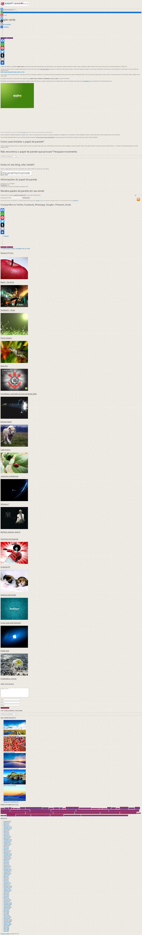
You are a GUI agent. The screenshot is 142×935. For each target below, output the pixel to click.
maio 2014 (6, 834)
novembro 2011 (8, 870)
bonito (22, 808)
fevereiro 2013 (7, 851)
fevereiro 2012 (7, 866)
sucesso (2, 815)
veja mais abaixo (44, 69)
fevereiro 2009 (7, 917)
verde (28, 248)
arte (10, 808)
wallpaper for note (23, 815)
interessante (104, 808)
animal (6, 808)
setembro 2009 (8, 907)
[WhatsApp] (71, 44)
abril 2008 (6, 931)
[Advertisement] (30, 120)
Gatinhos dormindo (8, 595)
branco (8, 248)
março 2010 (7, 898)
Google (37, 200)
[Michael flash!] (71, 408)
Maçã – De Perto (7, 282)
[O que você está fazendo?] (71, 609)
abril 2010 (6, 897)
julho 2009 (6, 910)
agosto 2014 (7, 829)
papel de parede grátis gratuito (63, 811)
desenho (45, 808)
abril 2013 (6, 849)
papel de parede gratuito (20, 811)
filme (61, 808)
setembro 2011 (8, 873)
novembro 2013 (8, 841)
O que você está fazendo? (11, 623)
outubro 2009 (7, 905)
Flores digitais (6, 338)
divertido (51, 808)
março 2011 (7, 882)
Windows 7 (5, 504)
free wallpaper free (95, 808)
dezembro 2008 (8, 920)
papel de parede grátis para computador (92, 811)
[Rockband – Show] (71, 296)
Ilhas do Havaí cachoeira (10, 785)
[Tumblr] (71, 55)
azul (13, 808)
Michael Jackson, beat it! (10, 532)
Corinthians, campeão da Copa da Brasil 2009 (19, 394)
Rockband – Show (8, 310)
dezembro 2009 (8, 903)
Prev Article (4, 38)
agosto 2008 (7, 925)
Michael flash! (6, 422)
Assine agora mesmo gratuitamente (45, 137)
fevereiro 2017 (7, 821)
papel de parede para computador (39, 813)
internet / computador (16, 248)
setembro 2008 (8, 924)
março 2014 (7, 835)
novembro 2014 (8, 828)
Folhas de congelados (9, 752)
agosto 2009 (7, 908)
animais (2, 808)
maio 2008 (6, 929)
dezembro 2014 (8, 827)
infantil (100, 808)
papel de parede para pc (110, 813)
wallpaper (11, 815)
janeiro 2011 (7, 884)
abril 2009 (6, 914)
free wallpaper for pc (85, 808)
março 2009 (7, 915)
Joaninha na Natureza (9, 476)
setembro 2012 (8, 858)
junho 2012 (6, 862)
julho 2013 (6, 846)
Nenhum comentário (6, 24)
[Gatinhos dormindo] (71, 581)
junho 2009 (6, 911)
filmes (64, 808)
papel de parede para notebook (87, 813)
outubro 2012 (7, 856)
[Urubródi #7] (71, 553)
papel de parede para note (63, 813)
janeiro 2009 (7, 918)
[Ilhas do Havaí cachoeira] (15, 784)
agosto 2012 (7, 859)
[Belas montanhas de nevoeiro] (15, 734)
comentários (86, 81)
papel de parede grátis (40, 810)
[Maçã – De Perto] (71, 268)
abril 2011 (6, 880)
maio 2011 (6, 879)
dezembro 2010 (8, 886)
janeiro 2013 (7, 852)
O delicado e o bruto (8, 679)
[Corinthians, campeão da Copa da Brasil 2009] (71, 380)
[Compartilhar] (71, 63)
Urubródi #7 (5, 567)
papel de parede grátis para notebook (124, 811)
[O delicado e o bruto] (71, 665)
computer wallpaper (34, 808)
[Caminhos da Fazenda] (71, 535)
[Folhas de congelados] (15, 751)
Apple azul (5, 651)
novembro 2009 (8, 904)
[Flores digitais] (71, 324)
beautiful (16, 808)
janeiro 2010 (7, 901)
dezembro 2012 (8, 853)
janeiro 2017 (7, 822)
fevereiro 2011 (7, 883)
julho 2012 (6, 860)
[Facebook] (71, 40)
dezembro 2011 (8, 869)
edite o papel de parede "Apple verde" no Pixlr (12, 72)
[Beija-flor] (71, 352)
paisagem (132, 808)
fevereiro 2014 (7, 837)
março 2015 (7, 825)
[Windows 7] (71, 490)
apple (4, 248)
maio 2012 (6, 863)
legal (109, 808)
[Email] (71, 59)
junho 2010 (6, 894)
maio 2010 (6, 896)
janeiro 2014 (7, 838)
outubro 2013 (7, 842)
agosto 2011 (7, 875)
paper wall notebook (128, 813)
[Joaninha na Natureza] (71, 463)
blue (19, 808)
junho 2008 (6, 928)
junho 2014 (6, 832)
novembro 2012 (8, 855)
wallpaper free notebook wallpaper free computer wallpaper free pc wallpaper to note (104, 815)
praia (138, 813)
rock (140, 813)
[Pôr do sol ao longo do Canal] (15, 767)
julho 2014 (6, 831)
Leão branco (5, 450)
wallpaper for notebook (40, 815)
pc (25, 248)
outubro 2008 (7, 922)
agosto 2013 (7, 845)
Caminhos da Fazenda (9, 539)
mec (23, 248)
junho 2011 (6, 877)
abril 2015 (6, 824)
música (113, 808)
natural (118, 808)
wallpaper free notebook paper (72, 815)
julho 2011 (6, 876)
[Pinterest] (71, 48)
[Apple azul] (71, 637)
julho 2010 (6, 893)
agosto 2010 (7, 891)
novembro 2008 (8, 921)
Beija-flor (4, 366)
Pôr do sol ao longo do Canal (11, 769)
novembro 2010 (8, 887)
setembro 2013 (8, 844)
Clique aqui (23, 132)
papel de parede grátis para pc (13, 813)
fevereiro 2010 (7, 900)
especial (56, 808)
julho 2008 (6, 927)
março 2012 (7, 865)
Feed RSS (75, 200)
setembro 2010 (8, 890)
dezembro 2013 (8, 839)
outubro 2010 (7, 889)
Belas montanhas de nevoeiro (11, 736)
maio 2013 (6, 848)
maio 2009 (6, 913)
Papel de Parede (5, 933)
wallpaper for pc (56, 815)
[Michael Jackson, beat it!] (71, 518)
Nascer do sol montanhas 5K (11, 802)
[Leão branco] (71, 436)
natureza (124, 808)
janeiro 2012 (7, 867)
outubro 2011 (7, 872)
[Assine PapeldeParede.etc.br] (138, 200)
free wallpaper (72, 808)
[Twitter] (71, 52)
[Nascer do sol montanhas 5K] (15, 800)
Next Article (10, 38)
